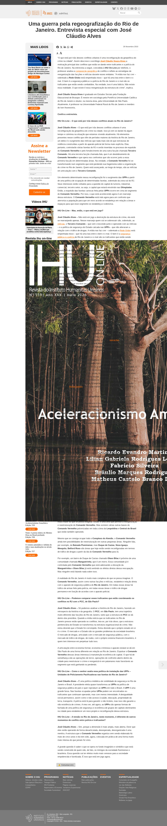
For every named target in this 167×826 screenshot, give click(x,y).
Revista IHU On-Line (89, 782)
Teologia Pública (50, 782)
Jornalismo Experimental (71, 788)
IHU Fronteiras (49, 785)
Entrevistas (67, 782)
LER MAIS (34, 77)
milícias (61, 224)
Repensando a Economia (53, 788)
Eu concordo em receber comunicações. (40, 179)
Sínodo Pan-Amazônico (127, 798)
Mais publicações (88, 780)
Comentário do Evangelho (128, 780)
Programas (53, 2)
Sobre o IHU (40, 2)
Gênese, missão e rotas (33, 780)
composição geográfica (86, 71)
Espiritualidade (101, 2)
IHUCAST (66, 790)
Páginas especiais (69, 785)
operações (114, 340)
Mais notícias (67, 780)
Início (30, 2)
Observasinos (49, 780)
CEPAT (28, 788)
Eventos (88, 2)
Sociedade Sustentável (52, 790)
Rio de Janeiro (76, 386)
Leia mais (31, 529)
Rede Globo (125, 230)
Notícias (64, 2)
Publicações (76, 2)
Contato (114, 2)
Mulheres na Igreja (125, 800)
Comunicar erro (65, 765)
